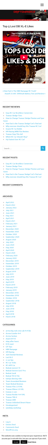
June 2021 (10, 213)
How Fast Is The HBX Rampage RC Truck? (20, 91)
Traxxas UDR (11, 400)
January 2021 (11, 226)
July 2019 (10, 274)
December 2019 (12, 261)
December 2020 (12, 229)
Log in (8, 422)
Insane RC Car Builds (14, 129)
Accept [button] (16, 442)
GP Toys (9, 346)
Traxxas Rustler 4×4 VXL (15, 394)
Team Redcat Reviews (14, 384)
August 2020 (11, 239)
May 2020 (10, 247)
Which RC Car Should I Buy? (16, 137)
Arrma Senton (11, 336)
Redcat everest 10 (13, 368)
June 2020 (10, 245)
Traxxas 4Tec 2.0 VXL (14, 386)
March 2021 (10, 221)
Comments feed (12, 427)
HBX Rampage (11, 349)
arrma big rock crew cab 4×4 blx (18, 330)
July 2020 (10, 242)
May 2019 (10, 279)
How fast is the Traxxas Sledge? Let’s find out (24, 123)
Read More (32, 442)
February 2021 (11, 223)
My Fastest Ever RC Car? (15, 139)
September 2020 (12, 237)
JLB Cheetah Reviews (14, 354)
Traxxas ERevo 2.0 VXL (15, 389)
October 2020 (11, 234)
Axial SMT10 (11, 338)
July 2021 (10, 210)
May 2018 (10, 311)
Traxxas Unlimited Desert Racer (18, 402)
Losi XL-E (9, 357)
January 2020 (11, 258)
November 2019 (12, 263)
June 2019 (10, 277)
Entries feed (11, 424)
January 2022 (11, 207)
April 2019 (10, 282)
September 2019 (12, 269)
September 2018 (12, 300)
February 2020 (11, 255)
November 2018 (12, 295)
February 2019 (11, 287)
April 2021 (10, 218)
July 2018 (10, 306)
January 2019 (11, 290)
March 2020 (10, 253)
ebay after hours (12, 341)
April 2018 (10, 314)
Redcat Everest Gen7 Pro (16, 370)
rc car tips (9, 360)
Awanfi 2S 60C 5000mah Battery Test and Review (24, 93)
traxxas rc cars (11, 392)
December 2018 (12, 292)
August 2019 (11, 271)
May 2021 (10, 215)
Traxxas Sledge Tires (14, 115)
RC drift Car (10, 365)
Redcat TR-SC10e (13, 376)
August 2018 (11, 303)
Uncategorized (11, 405)
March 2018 (10, 316)
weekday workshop (13, 408)
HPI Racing (10, 352)
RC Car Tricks (11, 362)
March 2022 (10, 205)
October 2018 (11, 298)
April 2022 (10, 202)
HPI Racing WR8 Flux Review (17, 131)
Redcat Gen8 (11, 373)
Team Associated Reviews (16, 381)
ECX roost (10, 344)
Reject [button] (24, 442)
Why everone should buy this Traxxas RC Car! (23, 126)
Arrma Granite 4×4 (13, 333)
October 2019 (11, 266)
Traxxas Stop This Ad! (14, 134)
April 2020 (10, 250)
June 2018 (10, 308)
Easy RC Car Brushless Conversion (19, 113)
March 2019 (10, 285)
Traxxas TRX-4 (11, 397)
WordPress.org (12, 430)
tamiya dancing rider (14, 378)
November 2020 (12, 231)
